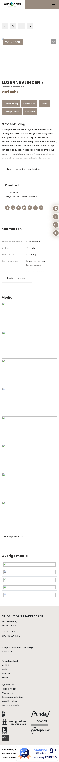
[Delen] (30, 26)
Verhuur (6, 677)
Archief (5, 665)
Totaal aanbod (10, 661)
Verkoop (6, 669)
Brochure (30, 111)
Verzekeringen (9, 688)
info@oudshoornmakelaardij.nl (21, 196)
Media (44, 103)
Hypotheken (8, 684)
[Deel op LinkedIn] (24, 207)
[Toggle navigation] (53, 4)
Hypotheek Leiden (11, 705)
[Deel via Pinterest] (18, 207)
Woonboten (8, 693)
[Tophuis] (44, 730)
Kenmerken (29, 103)
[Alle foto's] (13, 26)
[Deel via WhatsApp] (30, 207)
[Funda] (44, 714)
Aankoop (6, 673)
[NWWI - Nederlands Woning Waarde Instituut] (44, 722)
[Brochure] (21, 26)
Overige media (12, 111)
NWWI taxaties (9, 701)
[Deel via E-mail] (35, 207)
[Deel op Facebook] (7, 207)
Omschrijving (11, 103)
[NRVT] (15, 730)
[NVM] (15, 714)
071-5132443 (11, 192)
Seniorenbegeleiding (12, 697)
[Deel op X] (13, 207)
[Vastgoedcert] (15, 722)
